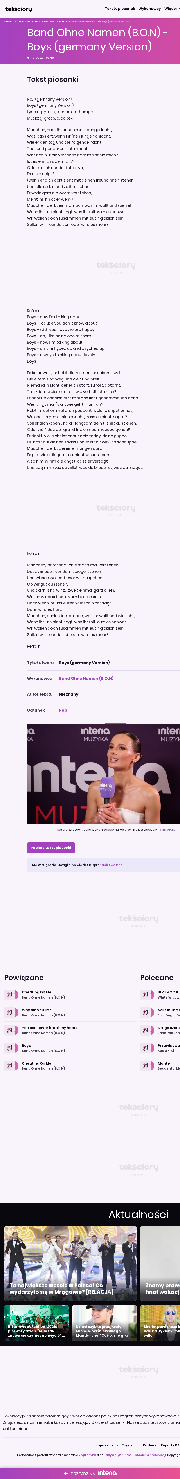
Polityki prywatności (118, 1455)
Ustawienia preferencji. (149, 1455)
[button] (120, 9)
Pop (61, 21)
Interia (8, 21)
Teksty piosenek (45, 21)
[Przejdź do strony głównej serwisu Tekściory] (18, 8)
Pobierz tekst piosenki (51, 847)
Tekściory (24, 21)
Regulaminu (87, 1455)
